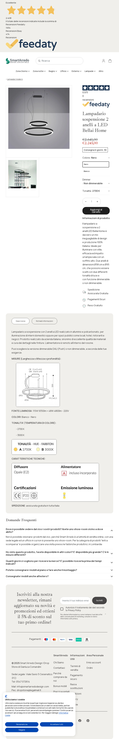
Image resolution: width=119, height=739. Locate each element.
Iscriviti (99, 600)
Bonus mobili (60, 686)
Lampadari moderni (15, 79)
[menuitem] (23, 71)
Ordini (89, 667)
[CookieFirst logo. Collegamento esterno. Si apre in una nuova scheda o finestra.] (6, 696)
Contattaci (59, 667)
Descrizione (20, 321)
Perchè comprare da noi (60, 677)
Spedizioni (75, 693)
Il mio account (93, 662)
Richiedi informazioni (44, 321)
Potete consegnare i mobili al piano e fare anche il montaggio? (41, 570)
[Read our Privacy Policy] (105, 615)
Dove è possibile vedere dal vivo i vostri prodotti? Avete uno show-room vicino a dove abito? (54, 530)
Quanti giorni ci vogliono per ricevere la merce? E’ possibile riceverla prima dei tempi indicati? (54, 562)
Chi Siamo (58, 662)
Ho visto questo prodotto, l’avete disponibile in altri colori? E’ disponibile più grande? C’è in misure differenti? (57, 553)
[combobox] (56, 60)
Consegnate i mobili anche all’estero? (27, 576)
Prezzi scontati (61, 691)
